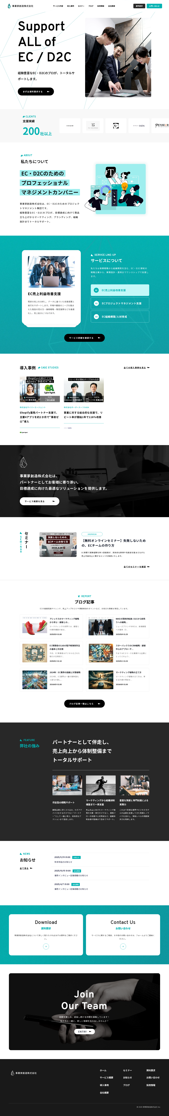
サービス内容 (58, 6)
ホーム (103, 1070)
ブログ (90, 6)
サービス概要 (106, 1077)
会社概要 (111, 6)
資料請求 (150, 1070)
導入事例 (70, 6)
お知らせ (127, 1077)
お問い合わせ (153, 1077)
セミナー (81, 6)
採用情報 (100, 6)
